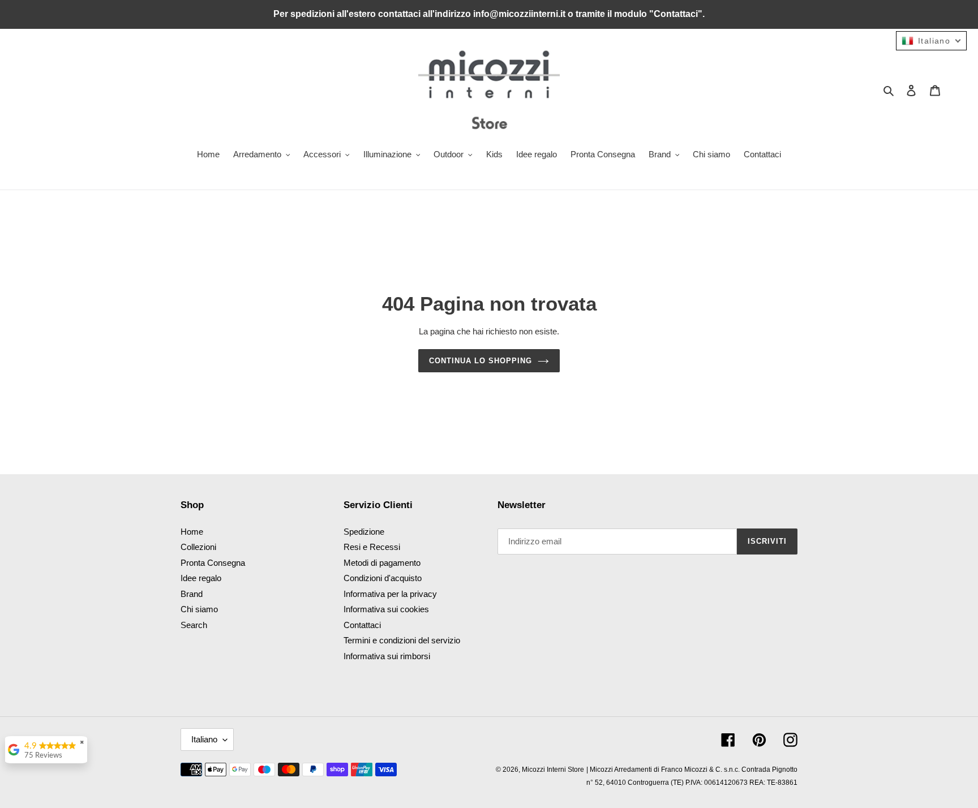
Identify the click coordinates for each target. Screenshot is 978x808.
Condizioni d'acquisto (383, 578)
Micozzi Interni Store (553, 769)
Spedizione (364, 531)
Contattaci (362, 625)
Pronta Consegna (213, 563)
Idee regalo (201, 578)
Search (194, 625)
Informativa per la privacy (390, 594)
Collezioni (198, 547)
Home (192, 531)
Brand (192, 594)
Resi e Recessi (372, 547)
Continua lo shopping (481, 360)
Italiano (204, 739)
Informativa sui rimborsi (387, 656)
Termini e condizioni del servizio (402, 640)
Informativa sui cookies (386, 609)
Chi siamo (199, 609)
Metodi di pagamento (382, 563)
